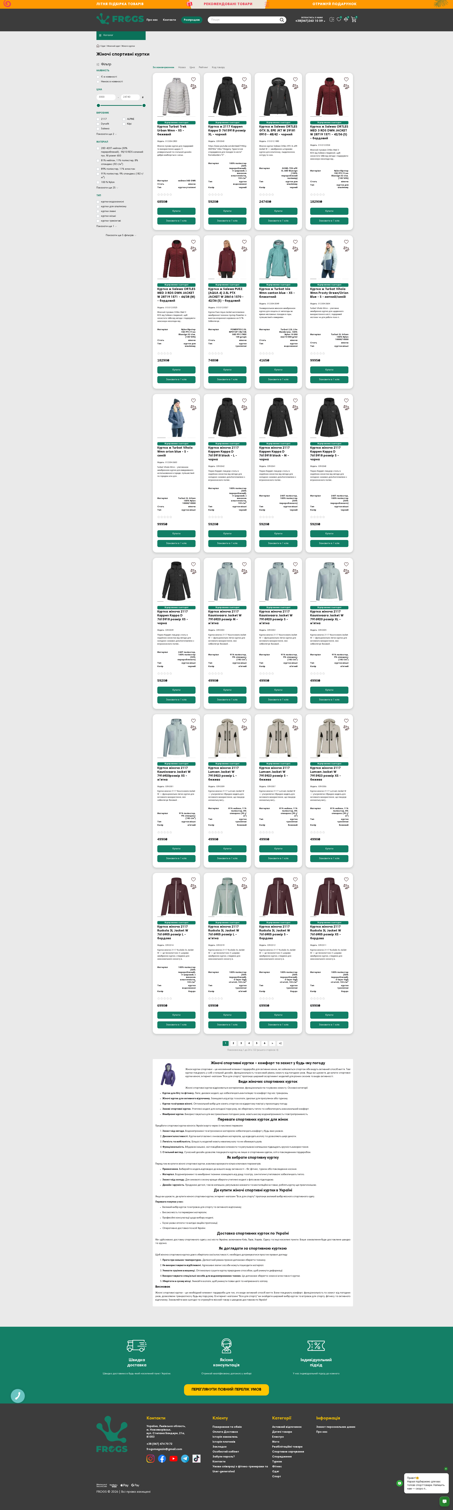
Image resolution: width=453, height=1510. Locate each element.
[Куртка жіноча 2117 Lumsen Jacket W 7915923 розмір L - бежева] (227, 738)
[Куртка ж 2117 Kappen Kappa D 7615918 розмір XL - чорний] (227, 97)
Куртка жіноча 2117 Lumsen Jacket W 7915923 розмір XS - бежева (325, 774)
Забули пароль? (224, 1456)
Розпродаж (192, 20)
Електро (278, 1437)
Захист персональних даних (335, 1427)
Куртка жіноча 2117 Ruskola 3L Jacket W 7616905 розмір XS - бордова (325, 932)
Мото (275, 1441)
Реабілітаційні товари (287, 1446)
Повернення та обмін (227, 1427)
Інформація (328, 1418)
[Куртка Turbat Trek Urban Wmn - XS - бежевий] (176, 97)
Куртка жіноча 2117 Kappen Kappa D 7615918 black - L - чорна (223, 453)
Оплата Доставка (225, 1432)
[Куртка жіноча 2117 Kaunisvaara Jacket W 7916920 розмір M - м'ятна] (227, 582)
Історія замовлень (225, 1437)
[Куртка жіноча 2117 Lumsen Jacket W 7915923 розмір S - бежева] (278, 738)
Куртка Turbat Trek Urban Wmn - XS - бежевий (172, 130)
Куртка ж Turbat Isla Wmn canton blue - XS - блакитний (277, 293)
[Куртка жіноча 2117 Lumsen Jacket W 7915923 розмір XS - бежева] (329, 738)
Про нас (152, 20)
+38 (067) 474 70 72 (159, 1444)
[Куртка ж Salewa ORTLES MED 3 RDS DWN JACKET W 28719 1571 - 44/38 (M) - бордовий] (176, 259)
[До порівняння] (193, 86)
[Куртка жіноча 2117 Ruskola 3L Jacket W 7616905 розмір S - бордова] (278, 897)
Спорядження (282, 1456)
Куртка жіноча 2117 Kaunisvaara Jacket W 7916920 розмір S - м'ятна (276, 617)
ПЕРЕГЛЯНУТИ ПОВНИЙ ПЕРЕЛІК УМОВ (226, 1390)
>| (280, 1043)
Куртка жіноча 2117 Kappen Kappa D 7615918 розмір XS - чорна (172, 617)
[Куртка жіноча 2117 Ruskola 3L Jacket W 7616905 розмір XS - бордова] (329, 897)
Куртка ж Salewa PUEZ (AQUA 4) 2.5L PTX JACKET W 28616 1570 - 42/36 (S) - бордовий (225, 295)
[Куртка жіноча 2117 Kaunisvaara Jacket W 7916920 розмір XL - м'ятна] (329, 582)
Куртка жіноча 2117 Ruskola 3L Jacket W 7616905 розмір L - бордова (172, 932)
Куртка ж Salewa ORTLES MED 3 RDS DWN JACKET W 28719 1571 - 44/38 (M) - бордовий (176, 295)
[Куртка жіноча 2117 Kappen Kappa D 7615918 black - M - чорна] (278, 418)
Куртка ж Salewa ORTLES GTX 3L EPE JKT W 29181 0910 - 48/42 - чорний (278, 130)
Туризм (277, 1461)
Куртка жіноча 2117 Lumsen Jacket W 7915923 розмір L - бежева (223, 774)
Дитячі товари (282, 1432)
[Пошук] (281, 20)
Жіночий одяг (113, 46)
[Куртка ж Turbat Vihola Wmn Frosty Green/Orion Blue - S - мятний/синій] (329, 259)
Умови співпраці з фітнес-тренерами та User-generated (240, 1469)
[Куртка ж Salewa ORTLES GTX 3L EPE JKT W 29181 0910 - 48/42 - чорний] (278, 97)
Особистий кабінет (226, 1451)
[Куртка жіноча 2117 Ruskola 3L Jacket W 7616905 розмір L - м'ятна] (227, 897)
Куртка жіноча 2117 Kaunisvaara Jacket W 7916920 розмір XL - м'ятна (326, 617)
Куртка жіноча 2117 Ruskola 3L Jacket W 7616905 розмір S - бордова (274, 932)
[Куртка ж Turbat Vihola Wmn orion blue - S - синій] (176, 418)
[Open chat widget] (444, 1501)
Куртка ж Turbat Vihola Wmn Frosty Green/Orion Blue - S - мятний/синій (329, 293)
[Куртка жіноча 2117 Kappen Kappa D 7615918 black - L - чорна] (227, 418)
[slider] (98, 105)
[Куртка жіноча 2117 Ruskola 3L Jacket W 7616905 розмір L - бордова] (176, 897)
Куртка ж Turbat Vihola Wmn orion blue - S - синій (175, 451)
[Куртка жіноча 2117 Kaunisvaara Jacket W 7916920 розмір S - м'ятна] (278, 582)
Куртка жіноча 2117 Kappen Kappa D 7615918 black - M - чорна (274, 453)
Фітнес (277, 1466)
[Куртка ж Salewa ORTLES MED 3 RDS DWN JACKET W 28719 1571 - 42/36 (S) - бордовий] (329, 97)
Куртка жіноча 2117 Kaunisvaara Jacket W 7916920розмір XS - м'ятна (174, 774)
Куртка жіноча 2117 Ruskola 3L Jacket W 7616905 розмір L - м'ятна (223, 932)
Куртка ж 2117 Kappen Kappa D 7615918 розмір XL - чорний (227, 130)
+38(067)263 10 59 (309, 21)
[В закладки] (193, 79)
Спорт (276, 1476)
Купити (176, 211)
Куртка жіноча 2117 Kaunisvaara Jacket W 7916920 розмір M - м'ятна (225, 617)
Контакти (169, 20)
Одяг (103, 46)
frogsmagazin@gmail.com (164, 1449)
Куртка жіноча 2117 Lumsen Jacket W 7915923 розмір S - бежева (274, 774)
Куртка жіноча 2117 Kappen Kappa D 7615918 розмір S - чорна (325, 453)
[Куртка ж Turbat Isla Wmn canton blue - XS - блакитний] (278, 259)
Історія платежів (224, 1441)
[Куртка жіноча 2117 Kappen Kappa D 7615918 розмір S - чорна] (329, 418)
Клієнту (220, 1418)
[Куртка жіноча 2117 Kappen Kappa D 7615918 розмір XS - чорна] (176, 582)
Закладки (219, 1446)
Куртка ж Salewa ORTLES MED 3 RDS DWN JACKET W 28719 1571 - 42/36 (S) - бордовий (329, 132)
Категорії (281, 1418)
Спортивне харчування (288, 1451)
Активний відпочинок (287, 1427)
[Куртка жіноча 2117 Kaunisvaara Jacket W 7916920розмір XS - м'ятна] (176, 738)
